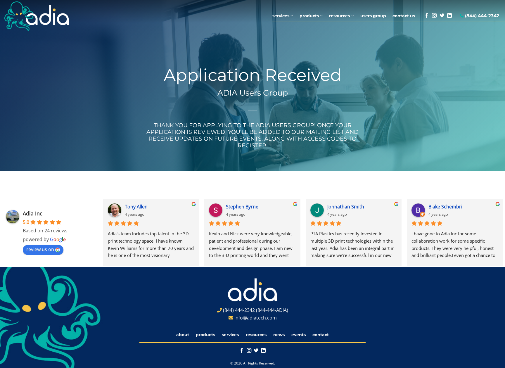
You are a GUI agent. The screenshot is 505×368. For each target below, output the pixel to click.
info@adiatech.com (255, 318)
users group (373, 15)
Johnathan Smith (345, 206)
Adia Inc (32, 213)
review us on (40, 249)
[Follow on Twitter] (442, 15)
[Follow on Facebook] (426, 15)
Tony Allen (136, 206)
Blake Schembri (445, 206)
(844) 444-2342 (482, 15)
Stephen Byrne (242, 206)
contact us (403, 15)
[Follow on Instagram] (434, 15)
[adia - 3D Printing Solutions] (44, 16)
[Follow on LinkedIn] (449, 15)
